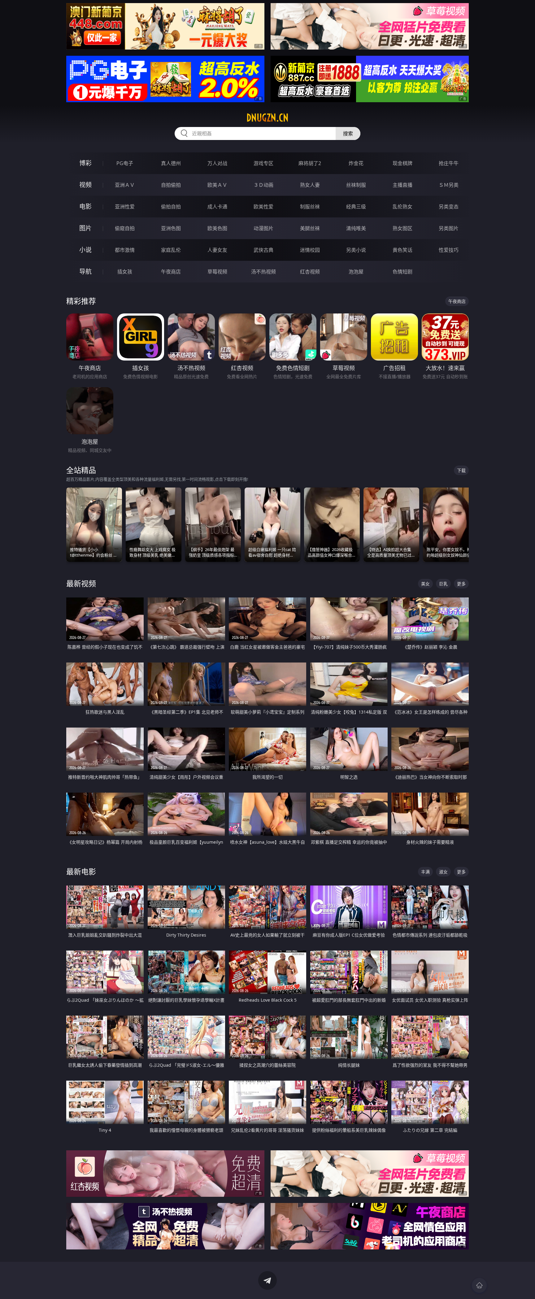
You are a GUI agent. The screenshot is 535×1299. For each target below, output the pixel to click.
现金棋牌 (402, 163)
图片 (85, 228)
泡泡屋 (356, 271)
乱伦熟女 (402, 206)
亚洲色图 (171, 228)
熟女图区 (402, 228)
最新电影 (81, 871)
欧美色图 (217, 228)
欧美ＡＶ (217, 185)
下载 (461, 470)
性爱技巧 (449, 250)
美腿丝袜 (310, 228)
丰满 (425, 872)
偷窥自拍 (125, 228)
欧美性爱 (263, 206)
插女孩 (124, 271)
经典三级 (356, 206)
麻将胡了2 (309, 163)
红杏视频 (310, 271)
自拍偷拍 (171, 185)
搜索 (348, 133)
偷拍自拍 (171, 206)
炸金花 (356, 163)
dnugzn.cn (267, 118)
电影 (85, 206)
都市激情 (125, 250)
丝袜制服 (356, 185)
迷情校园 (310, 250)
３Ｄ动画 (263, 185)
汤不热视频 (263, 271)
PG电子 (124, 163)
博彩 (85, 163)
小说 (85, 250)
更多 (461, 584)
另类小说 (356, 250)
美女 (425, 584)
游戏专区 (263, 163)
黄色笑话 (402, 250)
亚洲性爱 (125, 206)
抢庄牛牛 (449, 163)
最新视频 (81, 583)
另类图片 (449, 228)
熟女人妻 (310, 185)
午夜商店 (171, 271)
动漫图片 (263, 228)
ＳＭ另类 (449, 185)
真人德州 (171, 163)
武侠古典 (263, 250)
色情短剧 (402, 271)
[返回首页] (479, 1285)
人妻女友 (217, 250)
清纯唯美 (356, 228)
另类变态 (449, 206)
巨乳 (443, 584)
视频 (85, 185)
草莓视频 (217, 271)
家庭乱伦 (171, 250)
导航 (85, 271)
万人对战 (217, 163)
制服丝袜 (310, 206)
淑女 (443, 872)
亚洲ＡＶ (125, 185)
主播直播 (402, 185)
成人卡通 (217, 206)
